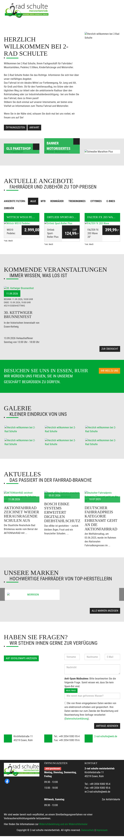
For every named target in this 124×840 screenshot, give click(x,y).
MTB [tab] (43, 201)
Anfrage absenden (107, 725)
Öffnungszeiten (15, 127)
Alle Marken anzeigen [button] (105, 610)
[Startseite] (26, 10)
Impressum (102, 830)
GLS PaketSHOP (18, 149)
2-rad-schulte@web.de (105, 736)
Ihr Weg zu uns (109, 370)
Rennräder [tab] (57, 201)
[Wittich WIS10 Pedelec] (21, 223)
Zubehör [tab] (9, 208)
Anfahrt (34, 127)
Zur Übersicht (109, 348)
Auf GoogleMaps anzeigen (21, 658)
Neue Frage (71, 690)
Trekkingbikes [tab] (77, 201)
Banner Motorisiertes (58, 146)
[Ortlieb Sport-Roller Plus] (62, 223)
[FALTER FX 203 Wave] (102, 223)
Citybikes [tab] (96, 201)
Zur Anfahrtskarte (111, 799)
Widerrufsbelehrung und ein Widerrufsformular (63, 824)
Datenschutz (87, 830)
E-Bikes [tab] (111, 201)
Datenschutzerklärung (76, 718)
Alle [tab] (33, 201)
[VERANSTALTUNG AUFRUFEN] (21, 288)
